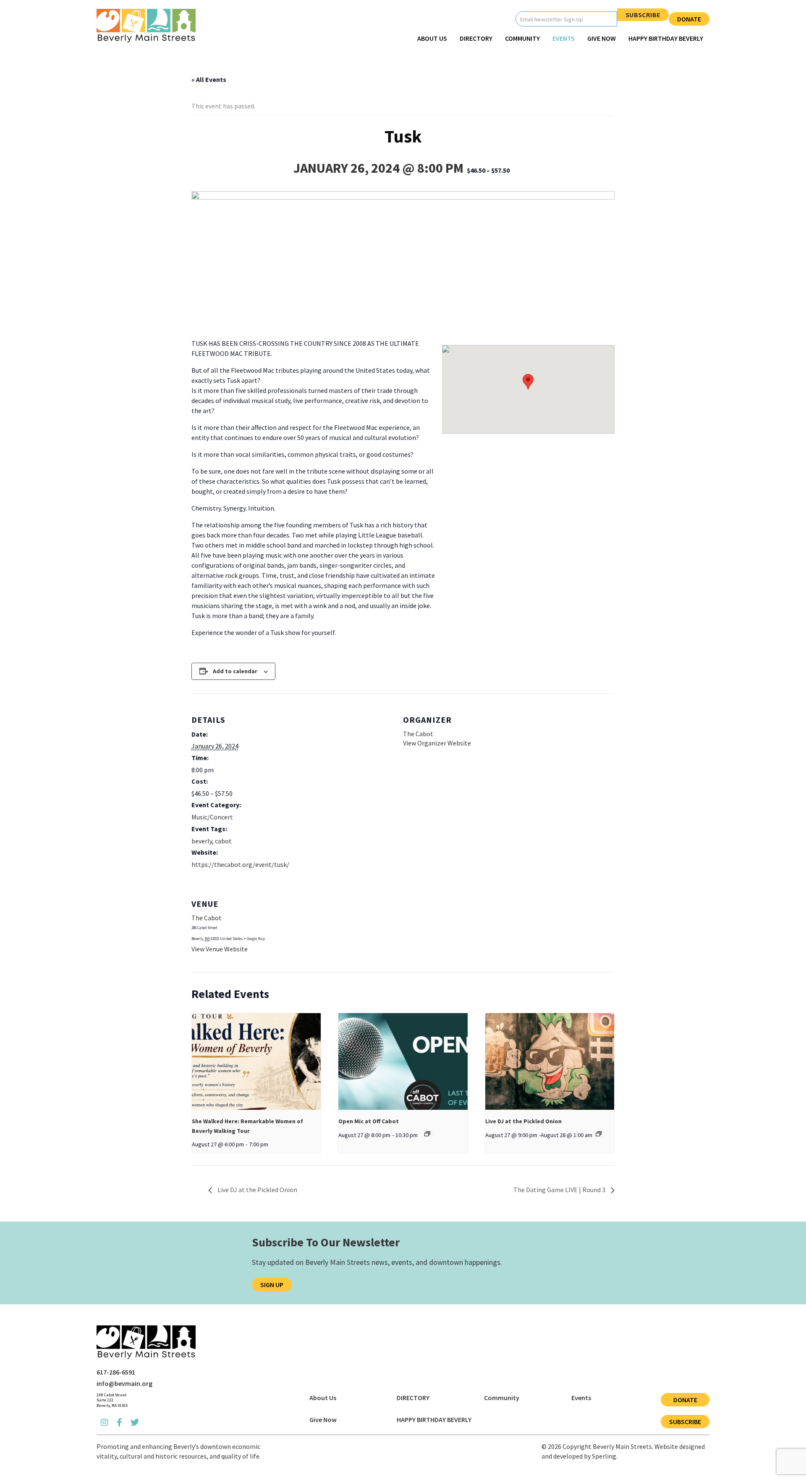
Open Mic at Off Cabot (368, 1121)
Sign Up (271, 1284)
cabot (223, 841)
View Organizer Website (437, 743)
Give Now (601, 38)
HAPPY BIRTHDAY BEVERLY (665, 38)
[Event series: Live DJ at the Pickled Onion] (599, 1133)
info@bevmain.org (124, 1383)
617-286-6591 (116, 1372)
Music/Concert (212, 817)
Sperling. (605, 1456)
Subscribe (642, 15)
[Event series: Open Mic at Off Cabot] (427, 1133)
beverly (201, 841)
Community (522, 38)
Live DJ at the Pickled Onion (523, 1121)
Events (563, 38)
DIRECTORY (476, 38)
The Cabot (418, 733)
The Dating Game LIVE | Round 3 (560, 1189)
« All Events (208, 79)
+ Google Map (254, 938)
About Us (432, 38)
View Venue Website (219, 949)
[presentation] (256, 1061)
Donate (689, 19)
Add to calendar (235, 671)
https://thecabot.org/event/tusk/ (240, 864)
